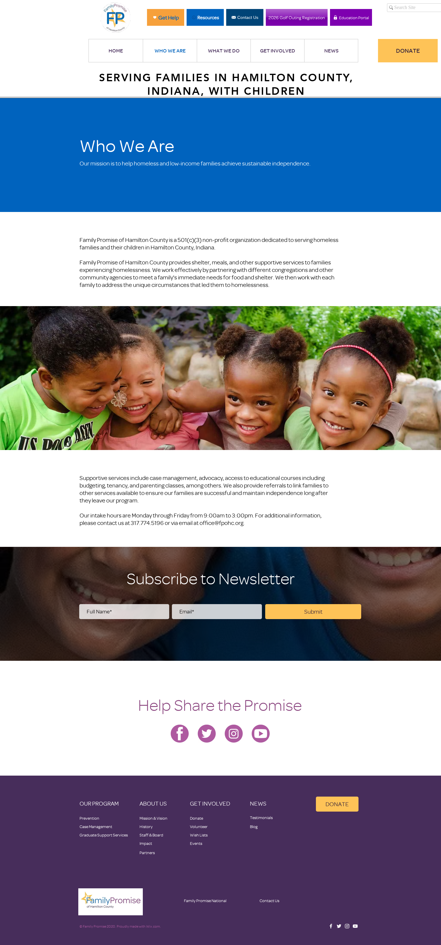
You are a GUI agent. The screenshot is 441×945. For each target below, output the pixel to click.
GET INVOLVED (210, 803)
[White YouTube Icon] (355, 926)
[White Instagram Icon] (347, 926)
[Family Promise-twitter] (207, 734)
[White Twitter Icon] (339, 926)
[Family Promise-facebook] (180, 734)
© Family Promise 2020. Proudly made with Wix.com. (120, 926)
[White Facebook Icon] (331, 926)
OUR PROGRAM (99, 803)
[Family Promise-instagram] (234, 734)
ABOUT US (153, 803)
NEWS (258, 803)
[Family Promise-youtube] (261, 734)
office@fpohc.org (221, 522)
